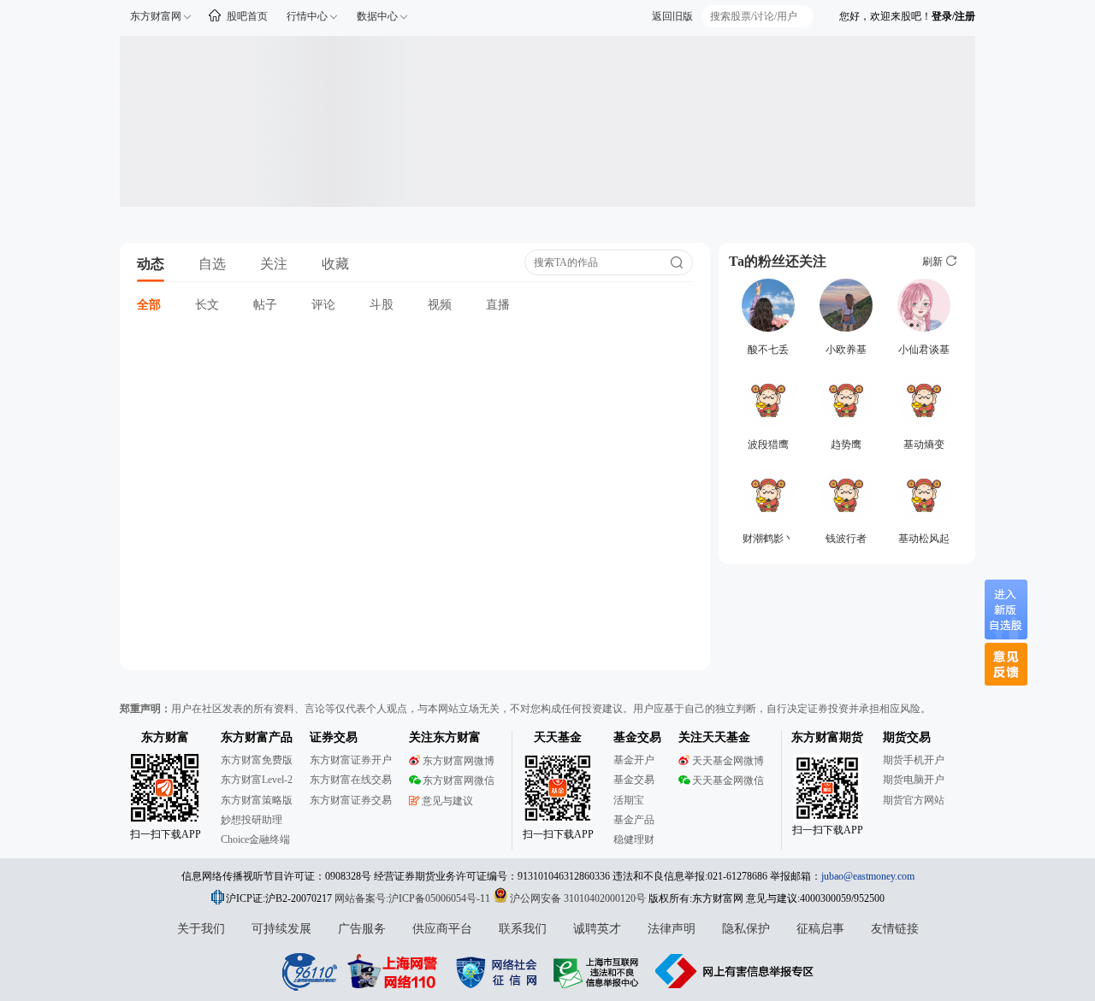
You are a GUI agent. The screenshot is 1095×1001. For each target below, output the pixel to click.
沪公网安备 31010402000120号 (578, 898)
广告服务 (362, 928)
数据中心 (377, 16)
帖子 (265, 304)
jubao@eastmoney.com (867, 876)
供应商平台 (442, 928)
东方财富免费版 (257, 760)
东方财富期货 (827, 737)
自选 (212, 263)
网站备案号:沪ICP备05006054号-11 (413, 898)
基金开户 (633, 760)
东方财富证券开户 (351, 760)
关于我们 (201, 928)
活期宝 (628, 800)
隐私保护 (746, 928)
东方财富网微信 (458, 780)
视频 (440, 304)
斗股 (382, 304)
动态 (150, 263)
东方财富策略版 (257, 800)
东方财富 (165, 737)
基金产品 (633, 820)
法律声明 (671, 928)
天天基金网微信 (728, 780)
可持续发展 (281, 928)
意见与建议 (447, 801)
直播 (498, 304)
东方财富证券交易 (351, 800)
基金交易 (633, 780)
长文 (207, 304)
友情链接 (895, 928)
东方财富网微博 (458, 761)
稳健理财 (633, 839)
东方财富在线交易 (351, 780)
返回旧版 (672, 16)
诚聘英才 (597, 928)
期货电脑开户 (913, 780)
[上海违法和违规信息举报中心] (599, 971)
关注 (273, 263)
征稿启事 (820, 928)
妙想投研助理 (251, 820)
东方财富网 (155, 16)
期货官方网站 (913, 800)
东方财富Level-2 (257, 780)
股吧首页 (247, 16)
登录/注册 (953, 16)
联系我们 (523, 928)
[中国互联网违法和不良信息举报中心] (734, 971)
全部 (149, 304)
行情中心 (307, 16)
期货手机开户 (913, 760)
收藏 (335, 263)
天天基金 (558, 737)
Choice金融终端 (255, 839)
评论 (323, 304)
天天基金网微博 (728, 761)
